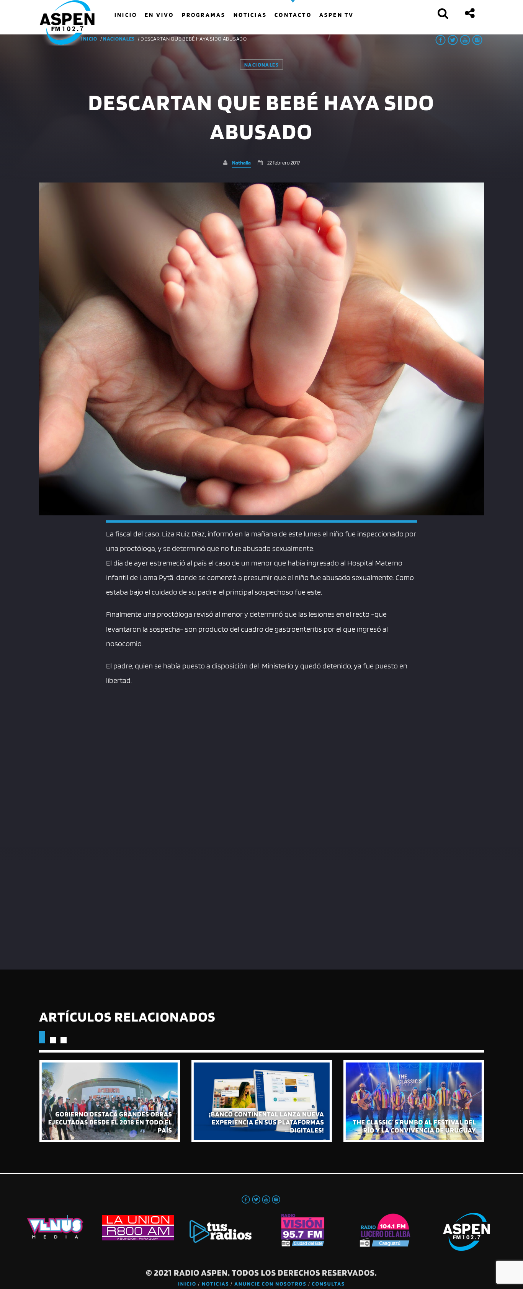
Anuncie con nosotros (270, 1284)
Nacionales (119, 39)
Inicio (187, 1284)
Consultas (328, 1284)
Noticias (215, 1284)
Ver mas (109, 1101)
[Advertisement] (261, 744)
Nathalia (241, 162)
